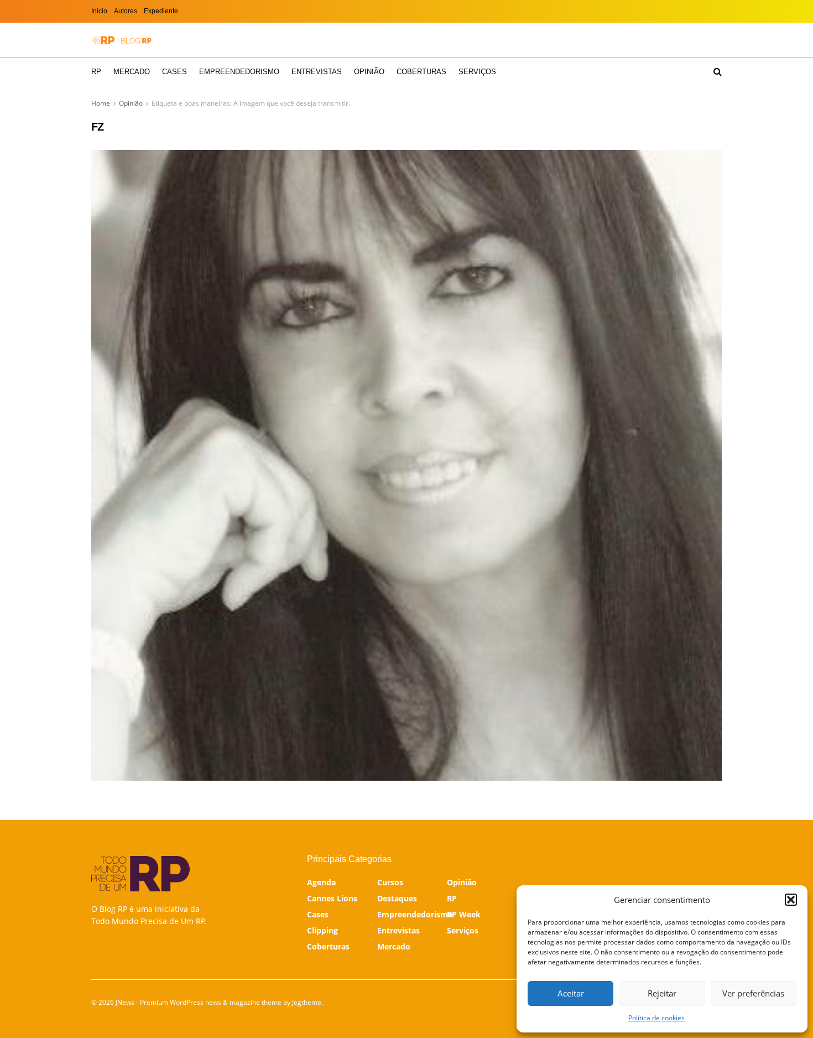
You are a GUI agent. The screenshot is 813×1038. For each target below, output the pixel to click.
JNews (125, 1002)
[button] (790, 899)
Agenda (321, 882)
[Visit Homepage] (121, 40)
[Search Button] (717, 72)
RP (96, 72)
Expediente (161, 11)
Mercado (131, 72)
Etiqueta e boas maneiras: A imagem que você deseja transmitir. (251, 103)
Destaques (397, 898)
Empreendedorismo (239, 72)
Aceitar (570, 993)
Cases (174, 72)
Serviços (477, 72)
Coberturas (421, 72)
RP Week (464, 914)
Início (99, 11)
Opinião (369, 72)
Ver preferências (753, 993)
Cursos (390, 882)
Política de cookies (656, 1018)
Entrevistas (316, 72)
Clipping (322, 930)
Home (100, 103)
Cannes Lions (332, 898)
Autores (125, 11)
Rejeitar (662, 993)
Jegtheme (306, 1002)
